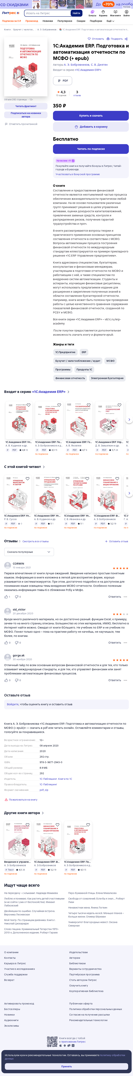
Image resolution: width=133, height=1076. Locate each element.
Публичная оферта (80, 1003)
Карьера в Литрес (15, 963)
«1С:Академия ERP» (88, 70)
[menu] (29, 552)
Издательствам (78, 952)
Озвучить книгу (78, 985)
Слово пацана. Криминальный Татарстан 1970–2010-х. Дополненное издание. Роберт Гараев (31, 931)
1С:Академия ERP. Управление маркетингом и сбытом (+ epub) (17, 515)
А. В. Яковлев (73, 445)
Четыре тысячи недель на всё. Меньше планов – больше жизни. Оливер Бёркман (96, 915)
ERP (84, 352)
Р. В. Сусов (10, 519)
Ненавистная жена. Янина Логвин (87, 907)
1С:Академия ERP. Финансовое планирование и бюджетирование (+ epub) (107, 515)
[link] (61, 564)
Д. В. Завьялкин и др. (107, 445)
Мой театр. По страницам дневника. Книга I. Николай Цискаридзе (29, 922)
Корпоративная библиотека (86, 991)
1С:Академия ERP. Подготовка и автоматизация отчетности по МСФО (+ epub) (49, 442)
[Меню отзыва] (125, 597)
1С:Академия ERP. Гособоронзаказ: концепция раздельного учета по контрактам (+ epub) (79, 442)
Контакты (10, 957)
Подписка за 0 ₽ (11, 21)
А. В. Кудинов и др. (17, 445)
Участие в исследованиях (19, 968)
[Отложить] (28, 405)
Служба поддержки (15, 974)
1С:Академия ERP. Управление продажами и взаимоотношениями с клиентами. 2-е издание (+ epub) (47, 515)
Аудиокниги (11, 1020)
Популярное (64, 21)
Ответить (114, 597)
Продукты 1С (84, 369)
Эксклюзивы (11, 1025)
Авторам (74, 957)
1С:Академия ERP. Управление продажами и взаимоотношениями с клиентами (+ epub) (19, 442)
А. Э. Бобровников (105, 519)
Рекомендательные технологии (88, 1020)
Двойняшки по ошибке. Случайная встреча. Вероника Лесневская (29, 913)
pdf (42, 790)
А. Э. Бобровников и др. (49, 445)
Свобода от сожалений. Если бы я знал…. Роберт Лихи (96, 900)
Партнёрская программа (84, 974)
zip (46, 790)
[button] (61, 93)
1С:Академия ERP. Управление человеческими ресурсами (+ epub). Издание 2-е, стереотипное (77, 515)
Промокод (31, 21)
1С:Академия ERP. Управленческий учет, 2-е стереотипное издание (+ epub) (109, 442)
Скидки (81, 21)
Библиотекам (77, 963)
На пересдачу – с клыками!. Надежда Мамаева (31, 893)
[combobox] (47, 13)
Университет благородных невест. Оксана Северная (92, 924)
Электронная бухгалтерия (107, 378)
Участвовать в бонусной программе (78, 174)
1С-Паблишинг (48, 784)
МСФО (110, 360)
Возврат (9, 980)
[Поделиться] (127, 39)
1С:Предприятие (65, 352)
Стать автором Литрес (83, 980)
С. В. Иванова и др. (75, 519)
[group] (66, 565)
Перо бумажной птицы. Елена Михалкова (92, 893)
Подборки (96, 21)
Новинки (48, 21)
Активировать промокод (19, 1003)
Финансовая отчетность (70, 378)
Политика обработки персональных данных (95, 1009)
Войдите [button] (13, 704)
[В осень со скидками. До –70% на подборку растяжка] (66, 4)
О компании (11, 952)
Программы (62, 369)
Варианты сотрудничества (85, 968)
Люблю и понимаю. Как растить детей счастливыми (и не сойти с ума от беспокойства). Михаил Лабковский (34, 902)
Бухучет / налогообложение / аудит (77, 360)
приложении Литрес (73, 1041)
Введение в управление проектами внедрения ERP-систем (17, 861)
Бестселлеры (12, 1009)
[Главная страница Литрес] (10, 13)
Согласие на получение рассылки (89, 1014)
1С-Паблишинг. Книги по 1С (56, 778)
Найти (76, 13)
